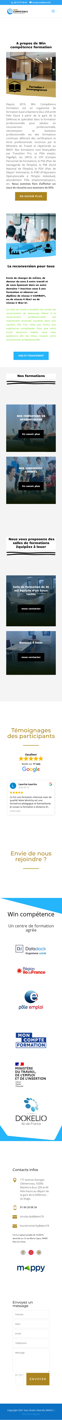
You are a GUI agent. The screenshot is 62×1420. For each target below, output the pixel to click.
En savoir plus (31, 433)
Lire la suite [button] (15, 811)
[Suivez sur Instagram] (31, 1252)
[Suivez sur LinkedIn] (38, 1252)
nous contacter (31, 608)
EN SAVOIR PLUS (31, 196)
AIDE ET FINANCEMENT (31, 355)
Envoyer (38, 1379)
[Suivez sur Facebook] (23, 1252)
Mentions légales (31, 1414)
